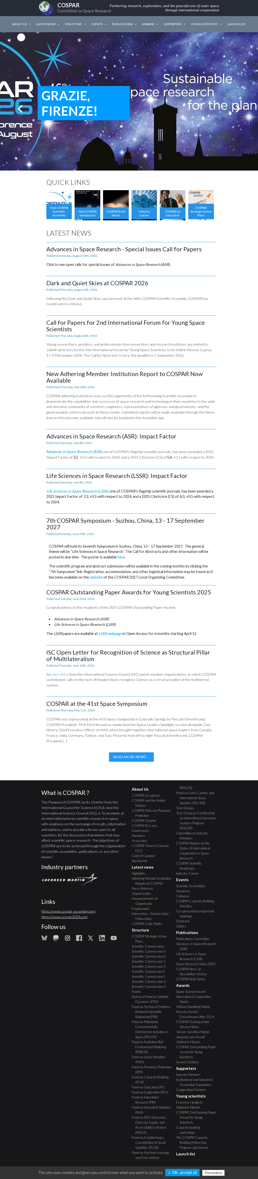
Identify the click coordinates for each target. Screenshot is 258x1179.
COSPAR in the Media (148, 924)
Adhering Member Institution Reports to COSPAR (153, 880)
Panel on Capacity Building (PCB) (152, 1079)
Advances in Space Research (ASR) (198, 946)
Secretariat (141, 861)
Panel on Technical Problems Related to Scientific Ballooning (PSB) (153, 1012)
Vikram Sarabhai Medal (194, 1032)
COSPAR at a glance (147, 795)
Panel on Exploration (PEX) (151, 1092)
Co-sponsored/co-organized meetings (197, 913)
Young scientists (204, 24)
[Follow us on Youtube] (114, 940)
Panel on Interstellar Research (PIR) (147, 1099)
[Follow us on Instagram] (67, 940)
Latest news (45, 24)
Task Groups (187, 808)
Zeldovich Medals (190, 1042)
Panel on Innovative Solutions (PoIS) (153, 1109)
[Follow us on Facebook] (79, 940)
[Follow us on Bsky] (44, 940)
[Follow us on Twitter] (90, 940)
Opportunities (143, 893)
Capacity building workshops (190, 1129)
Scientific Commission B (150, 956)
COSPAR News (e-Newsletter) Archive (193, 971)
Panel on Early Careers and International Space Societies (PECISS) (197, 798)
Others (183, 926)
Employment (142, 909)
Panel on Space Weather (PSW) (150, 1059)
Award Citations (189, 1062)
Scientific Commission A (150, 951)
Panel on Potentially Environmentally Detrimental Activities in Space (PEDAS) (152, 1029)
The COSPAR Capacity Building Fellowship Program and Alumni (194, 1142)
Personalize (213, 1173)
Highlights (140, 873)
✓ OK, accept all (182, 1172)
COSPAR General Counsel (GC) (152, 848)
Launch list (237, 24)
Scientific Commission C (150, 961)
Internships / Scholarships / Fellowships (153, 916)
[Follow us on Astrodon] (56, 940)
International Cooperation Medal (195, 999)
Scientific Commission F (150, 976)
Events (97, 24)
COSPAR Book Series (193, 979)
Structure (73, 24)
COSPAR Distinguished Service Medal (194, 1024)
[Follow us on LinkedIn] (102, 940)
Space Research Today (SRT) (197, 964)
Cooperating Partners (193, 1090)
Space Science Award (193, 992)
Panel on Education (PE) (150, 1087)
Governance (141, 831)
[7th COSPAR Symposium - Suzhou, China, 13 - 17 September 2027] (131, 546)
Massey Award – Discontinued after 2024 (197, 1014)
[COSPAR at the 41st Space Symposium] (131, 722)
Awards (148, 24)
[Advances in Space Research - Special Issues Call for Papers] (131, 256)
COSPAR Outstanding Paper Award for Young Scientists (198, 1052)
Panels (138, 992)
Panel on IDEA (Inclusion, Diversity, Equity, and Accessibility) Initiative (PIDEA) (150, 1124)
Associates (141, 841)
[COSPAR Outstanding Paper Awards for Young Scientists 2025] (131, 612)
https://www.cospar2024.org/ (64, 917)
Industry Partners (190, 1075)
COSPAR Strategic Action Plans (151, 938)
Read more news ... (131, 757)
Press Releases (144, 888)
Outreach (184, 921)
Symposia (185, 891)
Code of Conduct (145, 856)
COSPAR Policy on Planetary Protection (153, 813)
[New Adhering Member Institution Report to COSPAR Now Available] (131, 395)
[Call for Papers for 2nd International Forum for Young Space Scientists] (131, 338)
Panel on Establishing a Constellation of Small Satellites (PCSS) (150, 1142)
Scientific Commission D (150, 966)
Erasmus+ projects (191, 1102)
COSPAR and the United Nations (150, 802)
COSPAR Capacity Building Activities (197, 903)
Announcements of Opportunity (146, 901)
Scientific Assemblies (193, 886)
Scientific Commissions (150, 946)
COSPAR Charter (145, 821)
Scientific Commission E (150, 971)
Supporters (172, 24)
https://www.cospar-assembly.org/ (68, 911)
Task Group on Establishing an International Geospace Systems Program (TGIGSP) (198, 820)
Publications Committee (194, 939)
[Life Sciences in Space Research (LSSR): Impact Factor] (131, 488)
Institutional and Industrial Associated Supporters (196, 1082)
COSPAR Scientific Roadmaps (191, 865)
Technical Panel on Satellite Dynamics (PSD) (152, 999)
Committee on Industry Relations (194, 835)
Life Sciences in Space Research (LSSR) (193, 956)
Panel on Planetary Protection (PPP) (153, 1069)
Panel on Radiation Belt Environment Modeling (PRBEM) (150, 1047)
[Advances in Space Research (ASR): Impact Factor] (131, 446)
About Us (19, 24)
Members (140, 836)
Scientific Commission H (150, 987)
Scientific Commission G (150, 982)
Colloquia (184, 896)
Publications (122, 24)
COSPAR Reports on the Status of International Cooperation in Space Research (195, 850)
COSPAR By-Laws (146, 826)
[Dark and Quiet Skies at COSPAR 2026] (131, 293)
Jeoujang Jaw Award (192, 1037)
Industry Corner (189, 873)
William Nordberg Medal (195, 1007)
